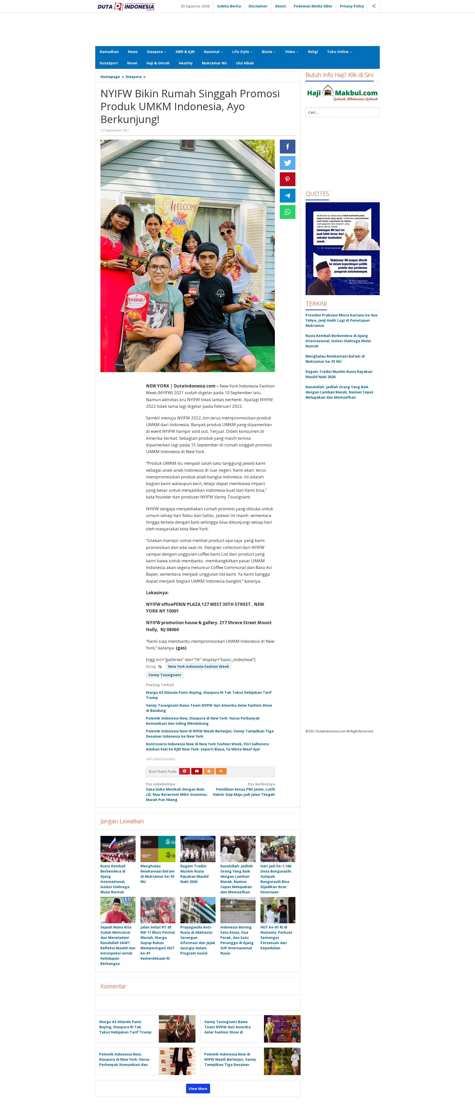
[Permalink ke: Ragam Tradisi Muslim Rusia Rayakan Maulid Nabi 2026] (197, 849)
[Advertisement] (237, 29)
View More (198, 1088)
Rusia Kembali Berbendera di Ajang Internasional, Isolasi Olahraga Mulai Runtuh (338, 340)
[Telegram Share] (288, 196)
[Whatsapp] (288, 212)
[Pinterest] (184, 771)
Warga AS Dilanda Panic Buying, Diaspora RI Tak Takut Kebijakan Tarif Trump (125, 1026)
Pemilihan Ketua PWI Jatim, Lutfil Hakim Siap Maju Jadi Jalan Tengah (244, 789)
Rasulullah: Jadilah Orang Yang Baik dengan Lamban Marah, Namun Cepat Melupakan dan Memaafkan (339, 392)
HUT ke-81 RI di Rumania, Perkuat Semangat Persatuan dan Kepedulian (276, 937)
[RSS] (221, 771)
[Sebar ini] (288, 147)
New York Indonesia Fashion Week (198, 666)
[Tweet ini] (288, 163)
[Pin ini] (288, 179)
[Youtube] (197, 771)
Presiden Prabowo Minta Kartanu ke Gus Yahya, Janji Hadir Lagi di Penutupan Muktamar (342, 320)
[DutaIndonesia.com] (126, 6)
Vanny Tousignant (164, 674)
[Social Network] (374, 6)
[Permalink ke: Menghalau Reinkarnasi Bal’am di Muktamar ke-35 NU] (158, 849)
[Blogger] (209, 771)
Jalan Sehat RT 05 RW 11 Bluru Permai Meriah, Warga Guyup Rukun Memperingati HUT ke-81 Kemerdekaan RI (158, 943)
